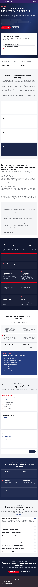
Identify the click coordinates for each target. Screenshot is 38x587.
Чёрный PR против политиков (15, 264)
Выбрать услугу (16, 27)
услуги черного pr (18, 579)
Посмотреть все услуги (7, 372)
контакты (33, 579)
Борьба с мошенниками (27, 285)
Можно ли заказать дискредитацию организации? (12, 542)
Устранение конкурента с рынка (16, 255)
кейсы (25, 579)
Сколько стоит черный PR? (8, 551)
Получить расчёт (32, 451)
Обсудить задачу (5, 27)
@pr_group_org (8, 583)
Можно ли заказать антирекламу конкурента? (12, 532)
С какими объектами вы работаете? (9, 526)
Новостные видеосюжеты (9, 285)
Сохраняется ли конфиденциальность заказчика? (12, 545)
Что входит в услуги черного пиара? (10, 529)
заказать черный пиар (7, 579)
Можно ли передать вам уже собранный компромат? (13, 548)
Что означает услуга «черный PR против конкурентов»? (14, 535)
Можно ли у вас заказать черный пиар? (10, 518)
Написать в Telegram (14, 571)
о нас (29, 579)
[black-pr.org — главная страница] (8, 1)
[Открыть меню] (1, 1)
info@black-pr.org (24, 571)
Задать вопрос (19, 514)
